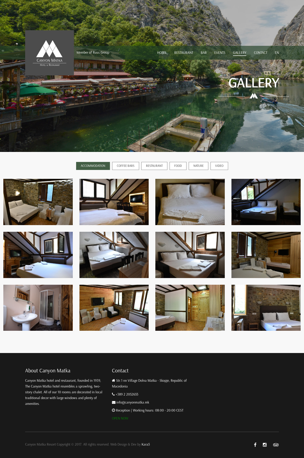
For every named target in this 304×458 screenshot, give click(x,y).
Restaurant (183, 52)
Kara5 (146, 444)
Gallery (239, 52)
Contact (260, 52)
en (277, 52)
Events (219, 52)
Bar (204, 52)
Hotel (162, 52)
